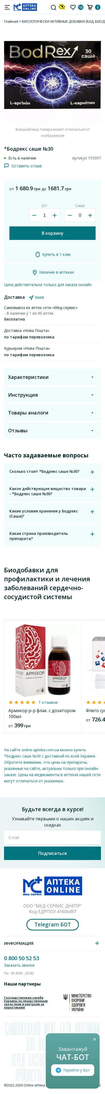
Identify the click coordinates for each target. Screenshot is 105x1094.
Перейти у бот (76, 1070)
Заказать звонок (19, 965)
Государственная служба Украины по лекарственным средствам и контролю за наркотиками (26, 1002)
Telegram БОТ (52, 924)
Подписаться (52, 853)
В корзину (53, 233)
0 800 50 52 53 (21, 958)
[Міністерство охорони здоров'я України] (77, 1002)
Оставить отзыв (27, 165)
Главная (11, 21)
